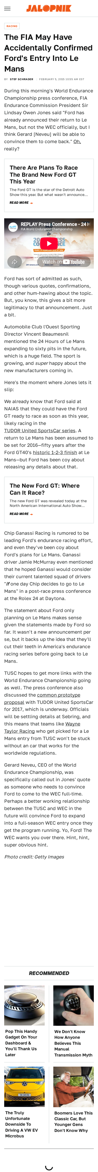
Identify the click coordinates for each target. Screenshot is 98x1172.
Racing (12, 26)
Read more (19, 202)
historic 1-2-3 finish (55, 452)
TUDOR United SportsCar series (40, 430)
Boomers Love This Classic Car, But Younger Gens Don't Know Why (73, 1122)
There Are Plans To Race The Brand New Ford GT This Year (44, 174)
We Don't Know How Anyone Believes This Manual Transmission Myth (73, 1043)
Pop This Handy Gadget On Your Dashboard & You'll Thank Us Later (21, 1043)
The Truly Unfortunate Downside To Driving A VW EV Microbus (21, 1124)
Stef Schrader (21, 79)
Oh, (77, 141)
